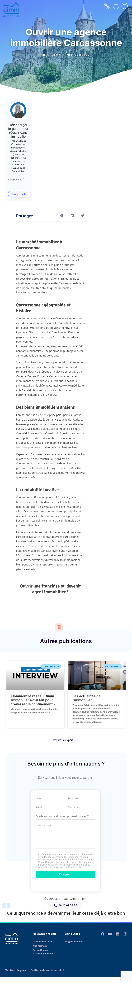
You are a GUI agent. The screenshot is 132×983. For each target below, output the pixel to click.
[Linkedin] (118, 934)
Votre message (44, 825)
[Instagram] (125, 934)
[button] (61, 215)
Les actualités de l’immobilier (86, 698)
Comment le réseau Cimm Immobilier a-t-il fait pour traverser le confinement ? (33, 700)
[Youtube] (110, 934)
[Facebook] (102, 934)
